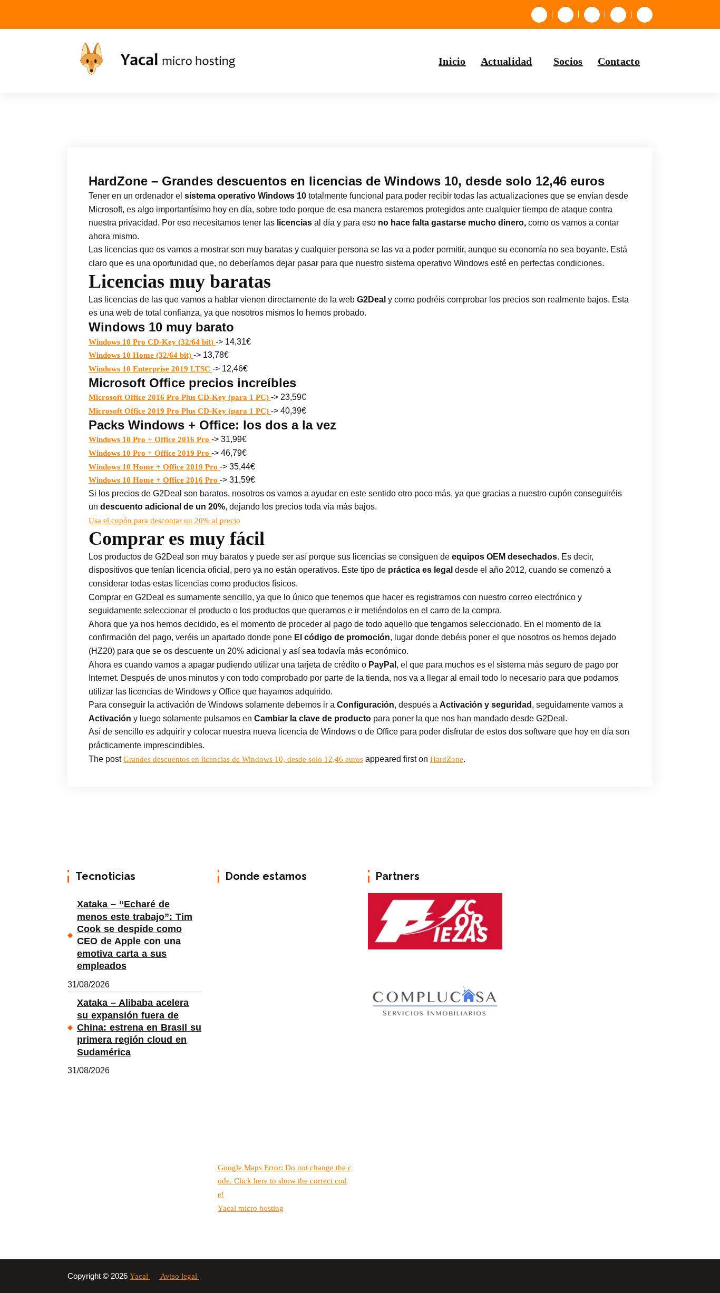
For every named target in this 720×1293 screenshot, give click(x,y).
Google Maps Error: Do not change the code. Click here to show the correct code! (285, 1181)
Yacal (140, 1276)
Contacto (619, 61)
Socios (568, 61)
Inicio (452, 61)
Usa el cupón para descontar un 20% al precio (164, 520)
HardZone (446, 759)
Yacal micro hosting (251, 1208)
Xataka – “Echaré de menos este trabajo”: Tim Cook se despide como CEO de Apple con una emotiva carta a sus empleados (134, 935)
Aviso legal (179, 1276)
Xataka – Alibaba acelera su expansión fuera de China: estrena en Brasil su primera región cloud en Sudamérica (139, 1027)
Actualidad (506, 61)
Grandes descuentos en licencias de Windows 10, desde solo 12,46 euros (243, 759)
